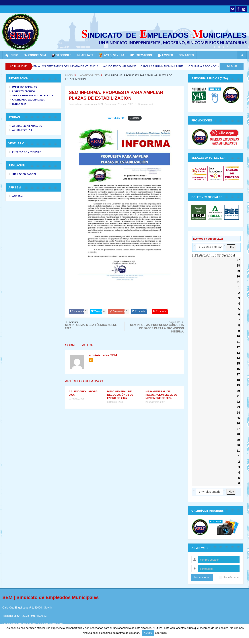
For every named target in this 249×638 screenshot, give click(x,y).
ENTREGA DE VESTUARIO (26, 152)
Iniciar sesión (202, 577)
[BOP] (199, 212)
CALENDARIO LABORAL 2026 (28, 99)
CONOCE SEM (37, 55)
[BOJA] (215, 212)
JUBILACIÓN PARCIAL (24, 174)
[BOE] (231, 212)
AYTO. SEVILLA (114, 55)
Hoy (231, 247)
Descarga (134, 118)
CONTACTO (186, 55)
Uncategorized (145, 104)
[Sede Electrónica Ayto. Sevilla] (215, 173)
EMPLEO (167, 55)
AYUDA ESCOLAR (22, 130)
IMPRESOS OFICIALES (24, 87)
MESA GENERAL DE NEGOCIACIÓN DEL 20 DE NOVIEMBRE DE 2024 (161, 394)
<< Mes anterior (212, 247)
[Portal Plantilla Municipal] (199, 173)
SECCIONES (63, 55)
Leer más (161, 632)
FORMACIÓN (143, 55)
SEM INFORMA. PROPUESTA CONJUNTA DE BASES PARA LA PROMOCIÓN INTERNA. (157, 328)
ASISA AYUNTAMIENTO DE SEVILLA (33, 95)
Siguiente (174, 322)
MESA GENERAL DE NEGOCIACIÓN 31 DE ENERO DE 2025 (120, 394)
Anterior (73, 322)
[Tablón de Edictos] (232, 173)
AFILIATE (87, 55)
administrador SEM (93, 104)
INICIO (14, 55)
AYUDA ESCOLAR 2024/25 (102, 66)
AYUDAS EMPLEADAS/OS (27, 126)
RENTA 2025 (19, 104)
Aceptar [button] (148, 633)
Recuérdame (231, 577)
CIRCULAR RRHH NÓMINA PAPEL (145, 66)
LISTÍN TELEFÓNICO (23, 91)
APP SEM (17, 196)
